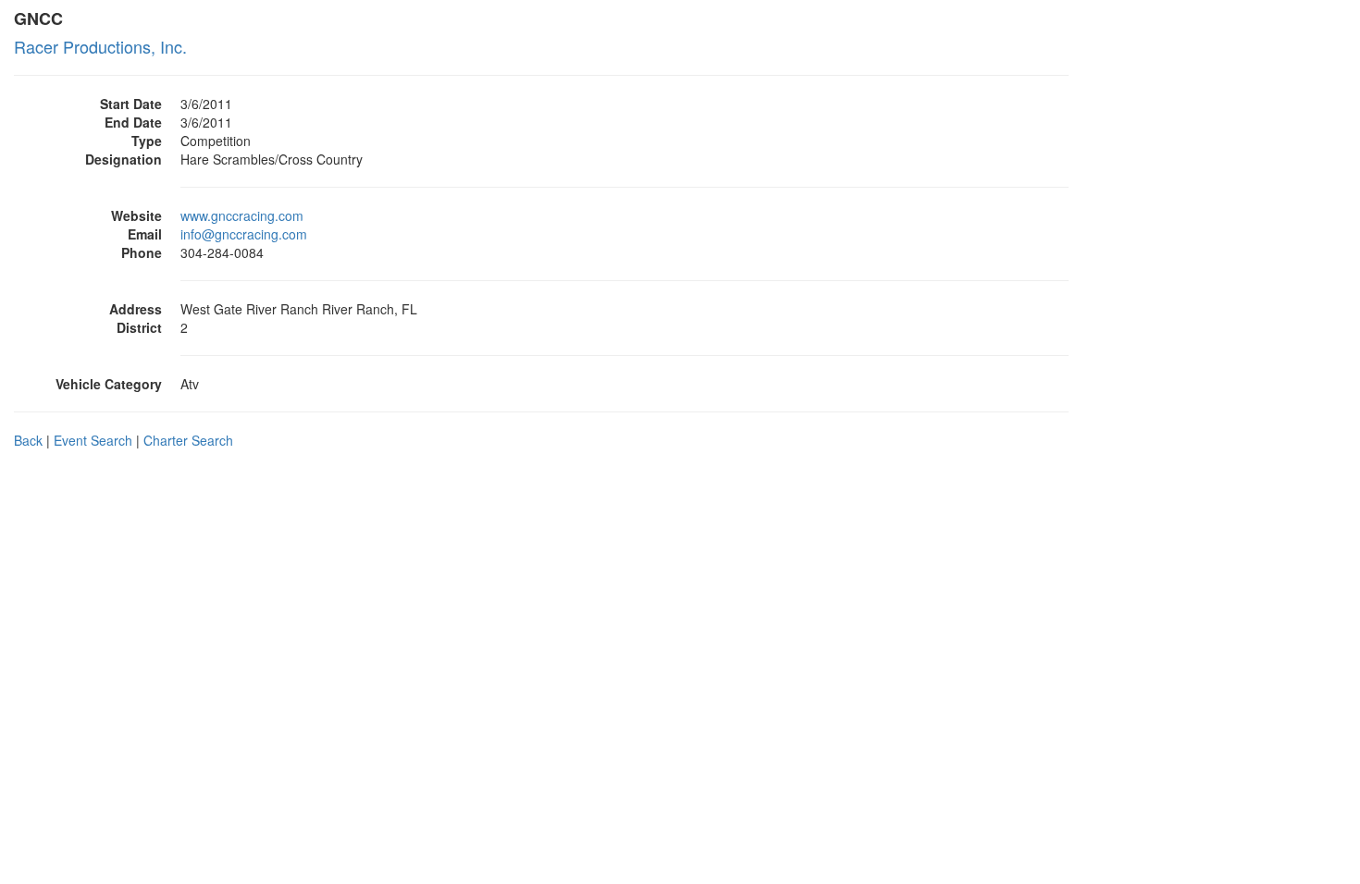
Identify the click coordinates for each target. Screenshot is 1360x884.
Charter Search (188, 440)
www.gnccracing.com (241, 215)
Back (28, 440)
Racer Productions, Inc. (100, 46)
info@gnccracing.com (243, 234)
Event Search (93, 440)
